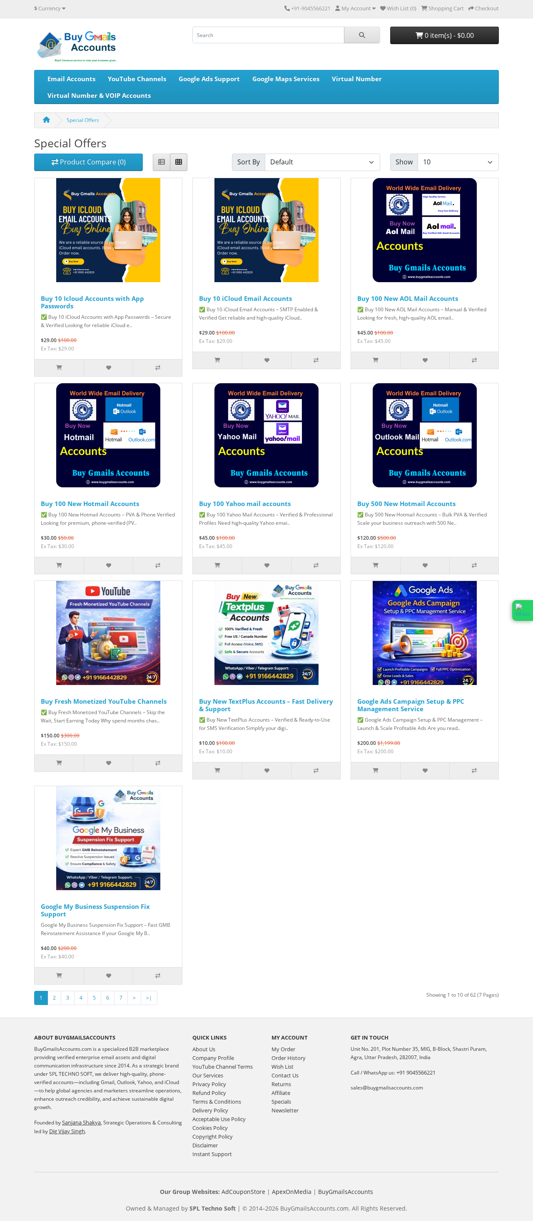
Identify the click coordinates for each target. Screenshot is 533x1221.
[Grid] (178, 162)
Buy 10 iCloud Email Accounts (245, 298)
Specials (281, 1101)
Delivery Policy (210, 1110)
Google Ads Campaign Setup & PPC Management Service (410, 705)
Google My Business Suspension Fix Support (95, 910)
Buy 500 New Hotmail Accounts (406, 503)
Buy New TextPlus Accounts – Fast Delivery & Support (266, 705)
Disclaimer (205, 1145)
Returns (281, 1084)
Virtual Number (357, 78)
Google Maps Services (285, 78)
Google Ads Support (209, 78)
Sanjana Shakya (81, 1122)
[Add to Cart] (59, 368)
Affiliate (280, 1093)
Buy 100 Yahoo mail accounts (245, 503)
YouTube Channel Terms (222, 1066)
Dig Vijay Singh (67, 1131)
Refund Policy (209, 1093)
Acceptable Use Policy (219, 1119)
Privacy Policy (209, 1084)
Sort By (248, 161)
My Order (283, 1049)
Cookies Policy (210, 1128)
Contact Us (285, 1075)
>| (149, 997)
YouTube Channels (137, 78)
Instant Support (212, 1154)
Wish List (282, 1066)
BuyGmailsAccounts (345, 1192)
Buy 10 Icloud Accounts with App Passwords (92, 302)
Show (404, 161)
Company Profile (213, 1058)
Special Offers (83, 120)
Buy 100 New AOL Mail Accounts (407, 298)
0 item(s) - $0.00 (448, 35)
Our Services (207, 1075)
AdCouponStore (243, 1192)
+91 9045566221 (416, 1072)
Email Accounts (71, 78)
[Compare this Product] (157, 368)
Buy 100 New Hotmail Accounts (90, 503)
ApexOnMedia (291, 1192)
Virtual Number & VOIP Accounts (99, 95)
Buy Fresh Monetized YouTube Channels (104, 701)
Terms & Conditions (216, 1101)
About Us (203, 1049)
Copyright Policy (212, 1136)
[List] (161, 162)
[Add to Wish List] (108, 368)
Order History (288, 1058)
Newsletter (285, 1110)
